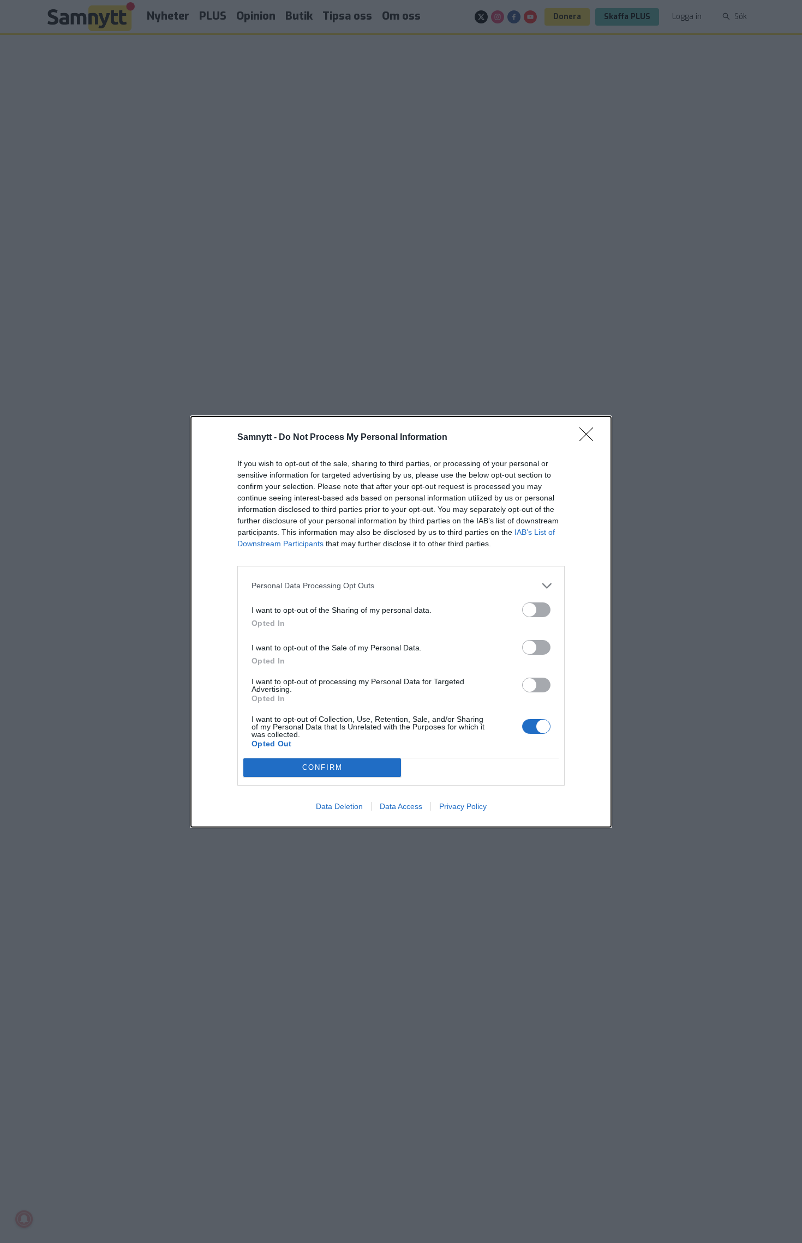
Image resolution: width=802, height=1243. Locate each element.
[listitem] (401, 586)
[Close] (589, 437)
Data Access (401, 806)
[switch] (536, 609)
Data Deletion (339, 806)
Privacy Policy (463, 806)
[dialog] (401, 622)
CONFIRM (322, 767)
